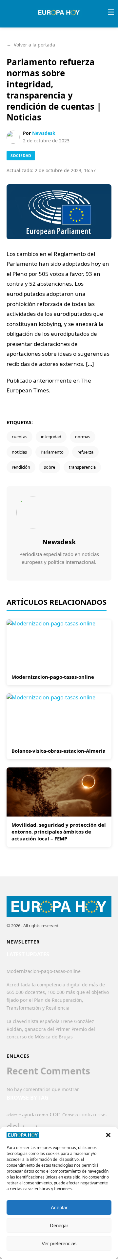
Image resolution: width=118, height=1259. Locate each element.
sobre (49, 467)
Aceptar (59, 1207)
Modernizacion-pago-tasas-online (52, 677)
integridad (51, 437)
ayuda (29, 1114)
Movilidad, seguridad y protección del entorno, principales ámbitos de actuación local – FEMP (58, 831)
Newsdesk (43, 133)
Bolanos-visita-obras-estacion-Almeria (58, 750)
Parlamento (52, 452)
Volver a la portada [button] (31, 45)
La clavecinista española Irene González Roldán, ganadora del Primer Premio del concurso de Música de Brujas (51, 1029)
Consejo (70, 1115)
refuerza (85, 452)
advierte (14, 1114)
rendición (21, 467)
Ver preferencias (59, 1243)
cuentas (19, 437)
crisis (101, 1114)
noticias (19, 452)
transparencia (82, 467)
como (42, 1115)
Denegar (59, 1225)
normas (82, 437)
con (55, 1113)
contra (86, 1114)
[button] (108, 1135)
